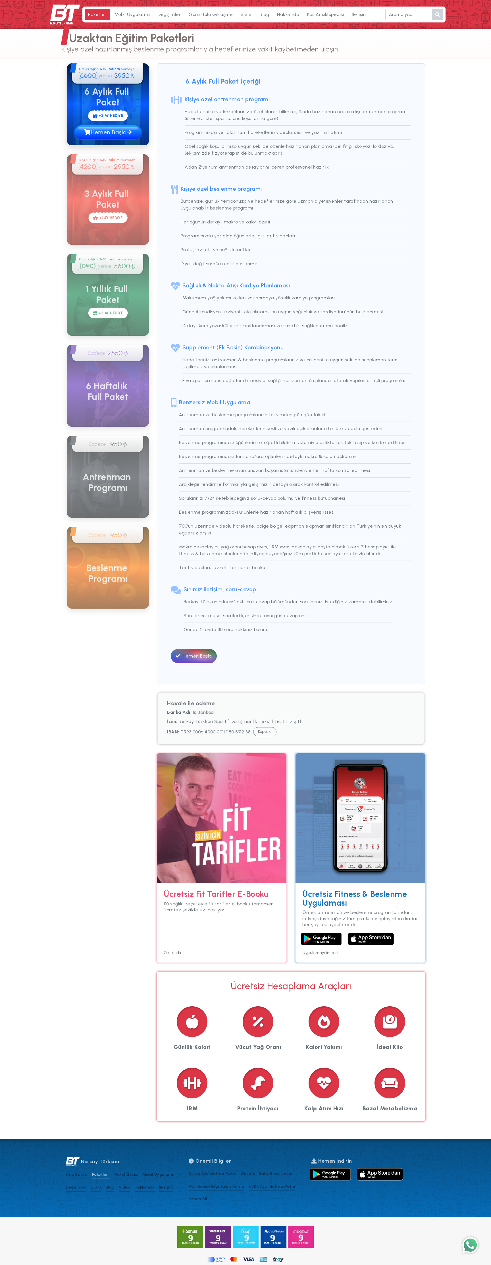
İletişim (359, 14)
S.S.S (246, 14)
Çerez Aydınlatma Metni (212, 1173)
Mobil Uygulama (132, 14)
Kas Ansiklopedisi (325, 14)
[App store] (371, 939)
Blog (264, 14)
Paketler (97, 14)
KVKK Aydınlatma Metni (272, 1186)
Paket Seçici (126, 1174)
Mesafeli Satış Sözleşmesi (266, 1173)
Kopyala (265, 731)
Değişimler (169, 14)
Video (124, 1187)
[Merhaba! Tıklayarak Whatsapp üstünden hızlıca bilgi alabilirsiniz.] (470, 1245)
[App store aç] (380, 1174)
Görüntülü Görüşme (211, 14)
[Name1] (437, 14)
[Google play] (321, 939)
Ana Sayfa (77, 1174)
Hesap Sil (198, 1198)
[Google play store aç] (330, 1174)
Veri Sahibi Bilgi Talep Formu (216, 1186)
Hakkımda (288, 14)
